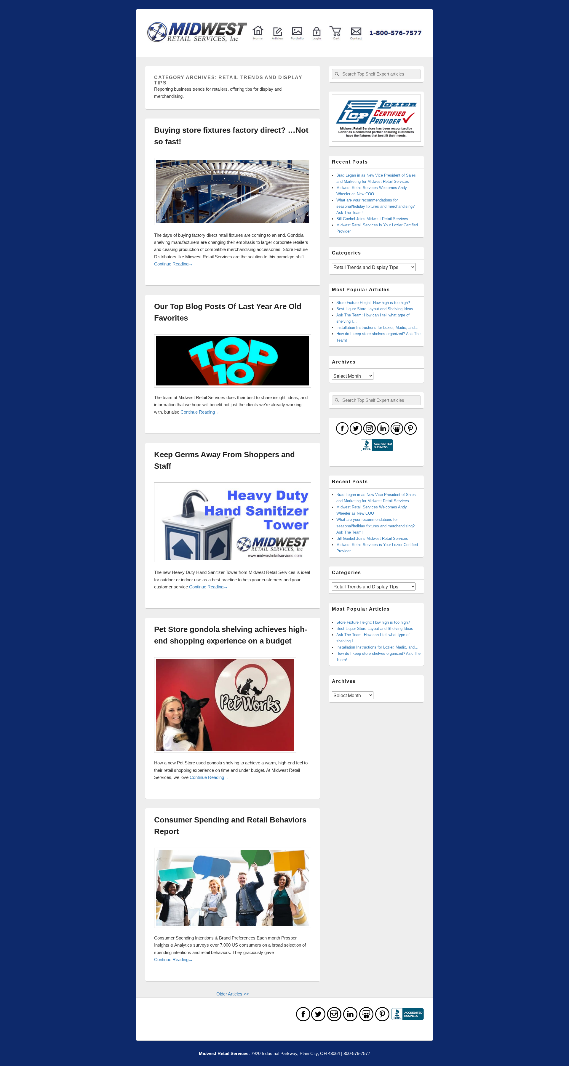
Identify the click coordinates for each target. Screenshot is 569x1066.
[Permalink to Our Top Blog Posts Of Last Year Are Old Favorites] (232, 390)
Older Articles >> (232, 993)
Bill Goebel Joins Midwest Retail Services (372, 219)
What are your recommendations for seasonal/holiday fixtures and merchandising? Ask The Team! (375, 206)
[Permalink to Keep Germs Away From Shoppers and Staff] (232, 565)
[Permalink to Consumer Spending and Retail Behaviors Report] (232, 930)
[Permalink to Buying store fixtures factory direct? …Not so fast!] (232, 228)
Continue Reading (173, 263)
